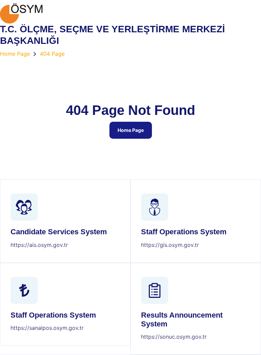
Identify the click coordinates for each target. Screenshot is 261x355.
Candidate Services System (59, 231)
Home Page (131, 130)
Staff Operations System (184, 231)
